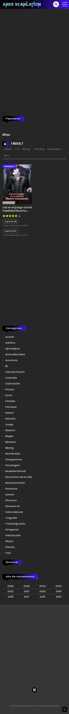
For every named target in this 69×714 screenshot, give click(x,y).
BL (6, 468)
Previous (57, 127)
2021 (26, 694)
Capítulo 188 (10, 324)
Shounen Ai (12, 609)
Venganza (11, 632)
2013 (58, 699)
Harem (9, 515)
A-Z (17, 252)
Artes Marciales (15, 457)
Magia (9, 539)
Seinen (9, 597)
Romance (11, 591)
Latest (8, 252)
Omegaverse (13, 562)
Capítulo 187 (10, 333)
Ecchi (8, 498)
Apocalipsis (12, 451)
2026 (10, 688)
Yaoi (8, 655)
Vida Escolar (13, 638)
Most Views (54, 252)
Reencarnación (15, 585)
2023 (58, 688)
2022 (10, 694)
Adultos (10, 445)
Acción (9, 439)
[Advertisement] (34, 70)
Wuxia (9, 644)
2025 (26, 688)
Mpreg (9, 550)
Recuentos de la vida (18, 579)
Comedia (11, 480)
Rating (26, 252)
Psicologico (12, 568)
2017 (26, 699)
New (6, 258)
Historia (10, 521)
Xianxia (10, 649)
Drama (9, 492)
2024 (42, 688)
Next (63, 127)
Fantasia (11, 509)
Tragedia (11, 620)
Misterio (10, 544)
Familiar (10, 504)
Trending (38, 252)
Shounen (11, 603)
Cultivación (12, 486)
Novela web (12, 556)
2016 (42, 699)
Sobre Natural (14, 614)
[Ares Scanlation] (22, 4)
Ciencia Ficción (15, 474)
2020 (42, 694)
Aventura (11, 463)
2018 (10, 699)
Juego (9, 527)
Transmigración (15, 626)
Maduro (10, 533)
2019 (58, 694)
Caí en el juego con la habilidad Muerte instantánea (17, 313)
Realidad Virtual (15, 574)
